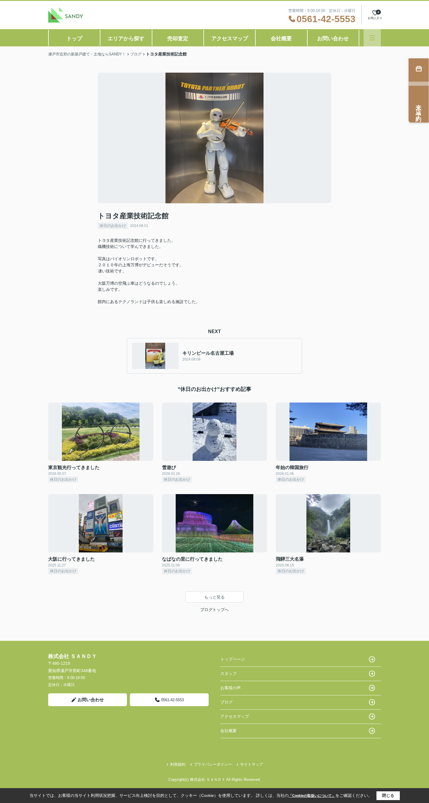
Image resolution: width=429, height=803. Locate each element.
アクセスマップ (229, 38)
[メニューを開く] (372, 37)
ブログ (226, 702)
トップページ (232, 659)
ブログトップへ (214, 609)
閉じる (388, 795)
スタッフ (228, 673)
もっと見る (214, 597)
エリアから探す (126, 38)
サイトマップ (251, 764)
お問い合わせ (333, 38)
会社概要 (281, 38)
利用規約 (177, 764)
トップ (74, 38)
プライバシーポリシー (213, 764)
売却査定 (177, 38)
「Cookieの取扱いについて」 (312, 796)
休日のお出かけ (113, 225)
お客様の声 (230, 687)
